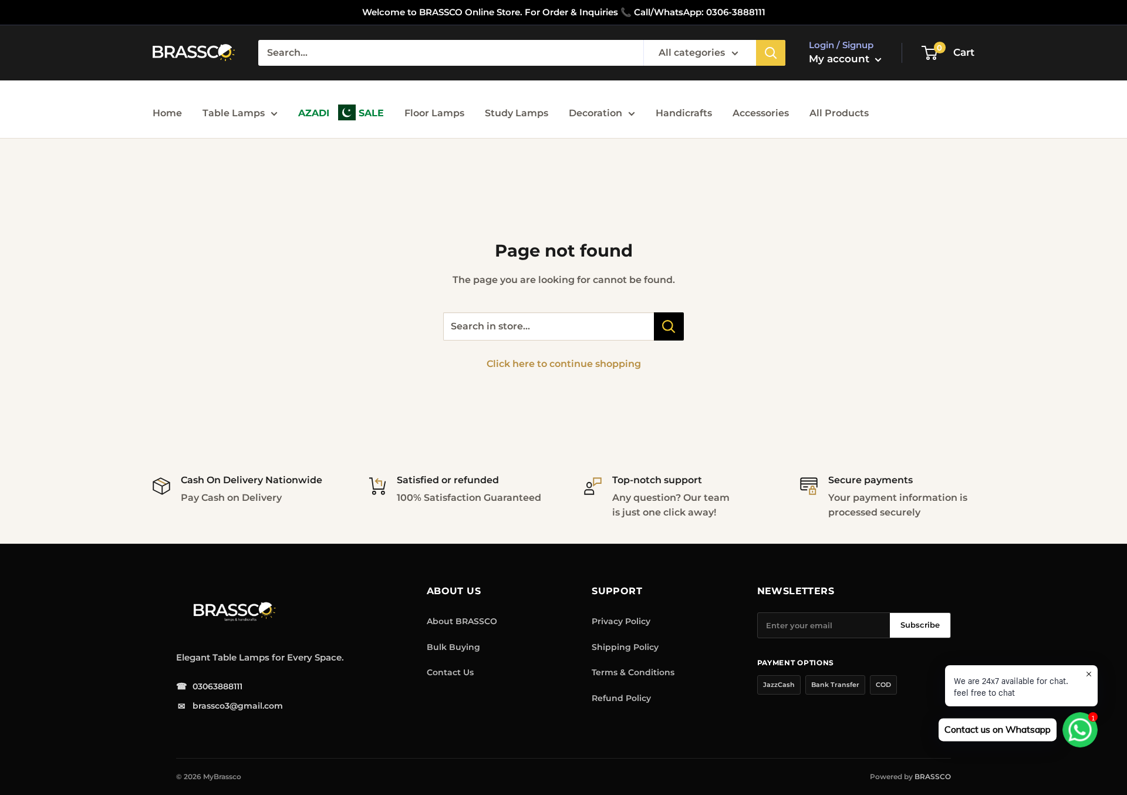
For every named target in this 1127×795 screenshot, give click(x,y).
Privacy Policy (621, 621)
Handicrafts (684, 113)
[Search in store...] (669, 326)
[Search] (770, 53)
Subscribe (920, 624)
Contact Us (450, 672)
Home (167, 113)
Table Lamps (234, 113)
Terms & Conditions (633, 672)
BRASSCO (933, 776)
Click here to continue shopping (564, 363)
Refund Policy (621, 698)
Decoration (595, 113)
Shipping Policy (625, 647)
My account (840, 59)
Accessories (761, 113)
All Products (839, 113)
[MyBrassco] (264, 611)
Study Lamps (516, 113)
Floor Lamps (434, 113)
